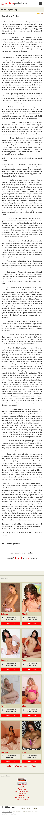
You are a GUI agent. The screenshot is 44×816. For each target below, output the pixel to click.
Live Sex (22, 795)
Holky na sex (22, 793)
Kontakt (34, 808)
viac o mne (10, 623)
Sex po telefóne (7, 812)
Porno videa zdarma (22, 791)
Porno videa (22, 789)
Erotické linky (22, 787)
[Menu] (40, 3)
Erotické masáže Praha (22, 797)
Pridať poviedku (25, 808)
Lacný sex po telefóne (9, 814)
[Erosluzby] (22, 781)
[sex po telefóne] (22, 785)
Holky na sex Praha (22, 800)
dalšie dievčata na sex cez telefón (21, 766)
